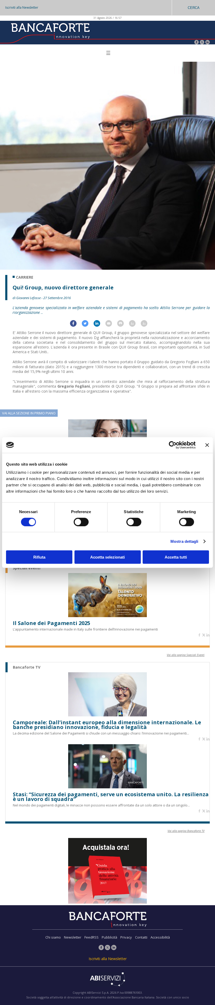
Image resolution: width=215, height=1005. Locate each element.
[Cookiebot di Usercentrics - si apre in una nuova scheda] (173, 445)
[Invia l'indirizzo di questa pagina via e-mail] (111, 325)
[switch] (81, 522)
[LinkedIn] (207, 42)
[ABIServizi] (107, 980)
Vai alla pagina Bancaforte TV (186, 831)
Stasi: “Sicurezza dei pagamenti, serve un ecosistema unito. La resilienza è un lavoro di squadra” (111, 796)
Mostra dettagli (184, 541)
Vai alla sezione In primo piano (29, 413)
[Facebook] (196, 42)
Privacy (126, 937)
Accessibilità (160, 937)
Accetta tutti (176, 557)
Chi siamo (53, 937)
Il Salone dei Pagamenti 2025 (51, 623)
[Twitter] (202, 42)
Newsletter (72, 937)
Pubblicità (109, 937)
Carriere (24, 277)
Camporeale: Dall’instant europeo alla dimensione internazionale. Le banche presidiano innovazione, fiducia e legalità (107, 725)
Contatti (141, 937)
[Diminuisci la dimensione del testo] (147, 325)
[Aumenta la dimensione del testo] (135, 325)
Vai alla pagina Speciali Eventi (186, 655)
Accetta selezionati (107, 557)
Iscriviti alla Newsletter (21, 7)
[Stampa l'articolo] (123, 325)
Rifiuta (39, 557)
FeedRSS (91, 937)
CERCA (194, 8)
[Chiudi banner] (207, 445)
